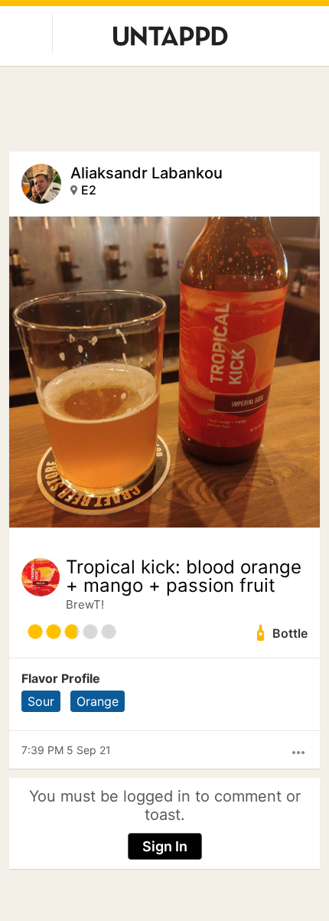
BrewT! (85, 604)
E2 (88, 190)
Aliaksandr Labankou (146, 173)
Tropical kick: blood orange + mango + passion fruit (183, 576)
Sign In (164, 846)
